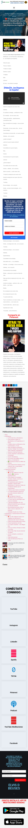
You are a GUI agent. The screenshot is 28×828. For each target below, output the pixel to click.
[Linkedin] (14, 385)
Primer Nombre (14, 769)
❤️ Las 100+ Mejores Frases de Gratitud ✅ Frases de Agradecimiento (15, 474)
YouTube (13, 609)
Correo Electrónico (14, 773)
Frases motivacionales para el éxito (16, 521)
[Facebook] (6, 385)
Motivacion (8, 515)
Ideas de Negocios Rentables (15, 447)
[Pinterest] (4, 385)
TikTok (13, 676)
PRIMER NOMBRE (8, 220)
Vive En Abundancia (13, 456)
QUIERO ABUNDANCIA (14, 233)
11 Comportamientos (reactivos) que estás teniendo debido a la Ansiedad (16, 493)
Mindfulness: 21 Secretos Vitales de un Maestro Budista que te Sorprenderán (16, 486)
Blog (9, 14)
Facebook (14, 743)
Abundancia (7, 13)
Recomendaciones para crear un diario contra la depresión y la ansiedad (16, 509)
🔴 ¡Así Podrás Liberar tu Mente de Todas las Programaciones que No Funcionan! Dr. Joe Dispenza (16, 550)
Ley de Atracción (12, 467)
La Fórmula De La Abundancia (15, 438)
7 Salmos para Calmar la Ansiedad (16, 490)
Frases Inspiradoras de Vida (14, 523)
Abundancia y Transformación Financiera (15, 513)
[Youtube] (9, 385)
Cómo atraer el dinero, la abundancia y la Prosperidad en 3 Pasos (16, 441)
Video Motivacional (12, 537)
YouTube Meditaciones (14, 727)
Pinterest (13, 692)
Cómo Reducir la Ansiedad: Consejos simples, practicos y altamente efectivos (15, 479)
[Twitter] (16, 385)
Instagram (14, 625)
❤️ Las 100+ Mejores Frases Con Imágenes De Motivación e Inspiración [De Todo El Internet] (16, 518)
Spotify (13, 660)
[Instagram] (11, 385)
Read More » (10, 545)
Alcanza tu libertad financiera (15, 452)
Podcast (13, 710)
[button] (14, 8)
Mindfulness (11, 471)
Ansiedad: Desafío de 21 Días (15, 512)
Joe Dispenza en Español (15, 14)
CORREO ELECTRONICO (10, 226)
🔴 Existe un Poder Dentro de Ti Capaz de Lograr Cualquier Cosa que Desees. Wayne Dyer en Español (16, 556)
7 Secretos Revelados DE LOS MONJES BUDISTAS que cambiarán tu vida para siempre (16, 504)
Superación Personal (10, 469)
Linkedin (13, 642)
